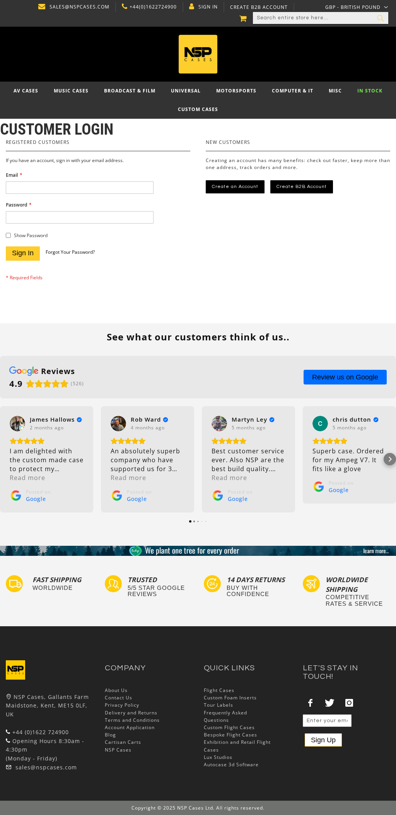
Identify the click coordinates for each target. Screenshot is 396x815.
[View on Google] (17, 423)
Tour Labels (218, 705)
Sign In (208, 7)
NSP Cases (118, 750)
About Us (116, 690)
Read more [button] (27, 477)
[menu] (198, 100)
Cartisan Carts (123, 742)
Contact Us (118, 697)
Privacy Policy (122, 705)
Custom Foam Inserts (230, 697)
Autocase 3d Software (231, 764)
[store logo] (198, 54)
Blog (110, 734)
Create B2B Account (259, 7)
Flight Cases (219, 690)
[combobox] (320, 18)
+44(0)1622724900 (153, 7)
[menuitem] (26, 91)
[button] (356, 7)
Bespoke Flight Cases (230, 734)
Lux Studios (218, 757)
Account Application (130, 727)
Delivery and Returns (131, 712)
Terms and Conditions (132, 720)
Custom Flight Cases (229, 727)
